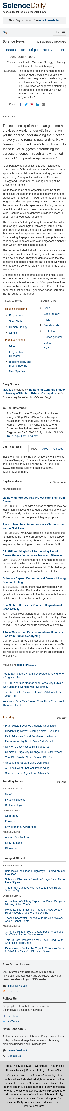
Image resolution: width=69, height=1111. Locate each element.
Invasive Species (15, 799)
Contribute (41, 1066)
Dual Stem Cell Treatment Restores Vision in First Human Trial (32, 694)
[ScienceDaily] (24, 6)
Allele (47, 319)
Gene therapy (52, 314)
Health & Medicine (16, 309)
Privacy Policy (14, 1070)
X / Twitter (13, 1021)
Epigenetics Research (16, 354)
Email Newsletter (18, 985)
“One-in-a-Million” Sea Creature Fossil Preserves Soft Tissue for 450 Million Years (34, 933)
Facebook (13, 1016)
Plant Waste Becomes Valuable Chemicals (30, 725)
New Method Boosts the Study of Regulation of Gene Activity (32, 607)
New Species (17, 371)
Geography (11, 816)
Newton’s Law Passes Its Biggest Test (27, 746)
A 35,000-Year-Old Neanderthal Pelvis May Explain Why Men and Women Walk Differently (33, 685)
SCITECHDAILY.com (26, 664)
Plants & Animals (15, 340)
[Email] (43, 104)
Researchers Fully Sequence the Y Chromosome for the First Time (33, 526)
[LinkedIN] (38, 104)
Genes (13, 333)
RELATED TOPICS (13, 300)
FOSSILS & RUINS (11, 831)
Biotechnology (13, 805)
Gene (47, 308)
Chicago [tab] (58, 448)
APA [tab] (45, 448)
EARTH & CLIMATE (12, 810)
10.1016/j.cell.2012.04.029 (22, 436)
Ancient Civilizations (17, 837)
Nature (9, 794)
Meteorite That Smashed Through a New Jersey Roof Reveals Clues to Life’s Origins (33, 911)
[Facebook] (20, 104)
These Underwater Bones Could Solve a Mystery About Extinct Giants (34, 919)
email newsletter (49, 20)
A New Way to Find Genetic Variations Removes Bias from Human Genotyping (33, 634)
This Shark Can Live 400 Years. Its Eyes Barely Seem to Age (33, 889)
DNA (46, 348)
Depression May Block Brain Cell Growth (29, 741)
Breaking (8, 717)
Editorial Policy (35, 1070)
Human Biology (18, 327)
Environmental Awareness (20, 827)
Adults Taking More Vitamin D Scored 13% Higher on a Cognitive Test (34, 675)
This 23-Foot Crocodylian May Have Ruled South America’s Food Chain (34, 941)
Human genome (53, 337)
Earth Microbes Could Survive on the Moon (30, 736)
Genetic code (51, 325)
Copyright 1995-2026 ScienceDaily (28, 1075)
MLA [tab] (34, 448)
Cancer (48, 342)
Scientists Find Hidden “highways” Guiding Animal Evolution (35, 872)
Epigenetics (16, 315)
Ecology (10, 821)
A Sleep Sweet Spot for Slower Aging (27, 768)
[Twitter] (26, 104)
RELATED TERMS (48, 300)
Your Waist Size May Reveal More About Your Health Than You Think (34, 703)
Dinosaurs (11, 848)
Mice (12, 346)
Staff (29, 1066)
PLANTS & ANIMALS (12, 788)
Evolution (49, 331)
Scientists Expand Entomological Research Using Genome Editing (34, 580)
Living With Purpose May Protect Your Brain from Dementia (34, 499)
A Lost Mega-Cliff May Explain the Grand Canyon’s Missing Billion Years (35, 902)
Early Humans (13, 843)
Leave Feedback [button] (17, 1050)
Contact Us (14, 1056)
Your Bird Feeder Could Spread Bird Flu (29, 757)
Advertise (56, 1066)
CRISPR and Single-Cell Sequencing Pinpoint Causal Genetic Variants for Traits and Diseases (33, 553)
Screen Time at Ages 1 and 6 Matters (27, 773)
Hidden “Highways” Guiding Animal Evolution (32, 731)
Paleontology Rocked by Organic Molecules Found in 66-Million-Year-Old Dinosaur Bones (35, 949)
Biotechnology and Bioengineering (20, 363)
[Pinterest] (32, 104)
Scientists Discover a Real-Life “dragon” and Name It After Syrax (35, 880)
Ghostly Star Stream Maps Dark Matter (27, 762)
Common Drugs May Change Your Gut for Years (33, 752)
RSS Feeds (14, 991)
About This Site (14, 1066)
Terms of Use (55, 1070)
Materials (8, 389)
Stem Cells (15, 321)
